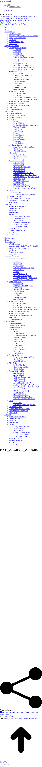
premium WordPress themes (27, 718)
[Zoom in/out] (8, 764)
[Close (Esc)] (1, 764)
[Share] (3, 764)
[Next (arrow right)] (3, 766)
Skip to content (5, 1)
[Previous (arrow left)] (1, 766)
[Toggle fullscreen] (5, 764)
